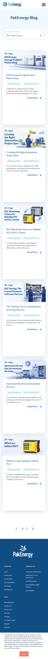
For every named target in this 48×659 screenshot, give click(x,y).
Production (8, 575)
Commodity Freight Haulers (32, 586)
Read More (32, 97)
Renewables (30, 590)
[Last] (32, 528)
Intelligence (8, 589)
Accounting (8, 579)
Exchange (7, 586)
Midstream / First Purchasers (32, 576)
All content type (14, 35)
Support (6, 624)
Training (7, 617)
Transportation (9, 582)
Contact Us (8, 606)
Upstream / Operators (33, 572)
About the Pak (9, 602)
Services (7, 613)
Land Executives (31, 581)
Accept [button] (24, 654)
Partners (7, 627)
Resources (8, 609)
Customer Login (9, 620)
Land (6, 572)
